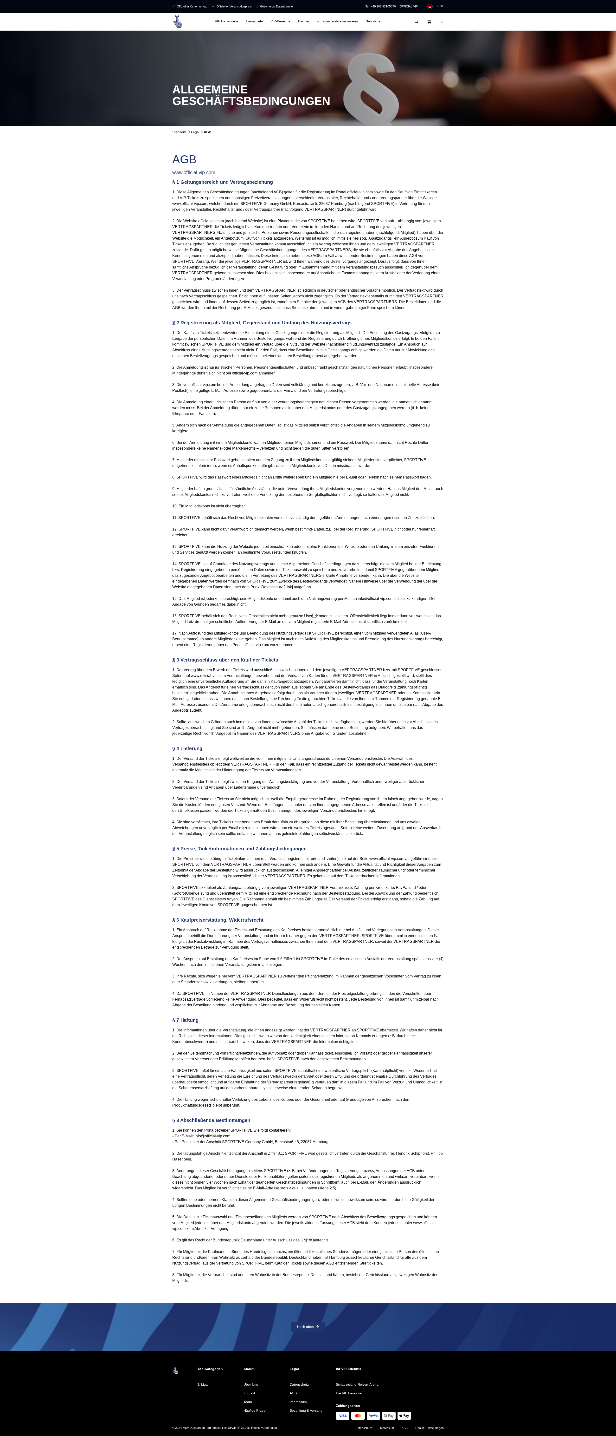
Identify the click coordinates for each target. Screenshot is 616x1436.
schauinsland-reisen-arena (337, 21)
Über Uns (251, 1384)
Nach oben (308, 1327)
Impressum (298, 1402)
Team (248, 1402)
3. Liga (202, 1384)
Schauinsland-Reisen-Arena (357, 1384)
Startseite (179, 132)
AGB (293, 1393)
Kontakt (249, 1393)
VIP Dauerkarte (226, 21)
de (442, 6)
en (437, 6)
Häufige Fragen (255, 1410)
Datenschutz (299, 1384)
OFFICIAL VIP (409, 6)
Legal (195, 132)
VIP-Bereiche (280, 21)
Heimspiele (254, 21)
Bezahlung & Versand (306, 1410)
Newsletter (374, 21)
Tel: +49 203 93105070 (381, 6)
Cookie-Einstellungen (429, 1428)
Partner (303, 21)
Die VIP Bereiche (349, 1393)
